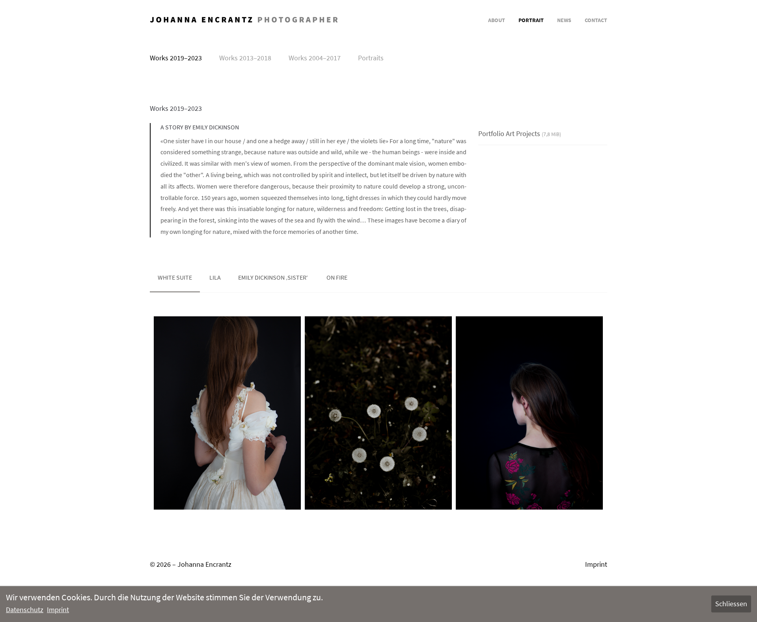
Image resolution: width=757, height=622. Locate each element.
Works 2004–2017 (315, 57)
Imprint (596, 564)
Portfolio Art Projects (519, 133)
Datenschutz (24, 609)
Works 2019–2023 (176, 57)
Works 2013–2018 (245, 57)
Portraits (371, 57)
